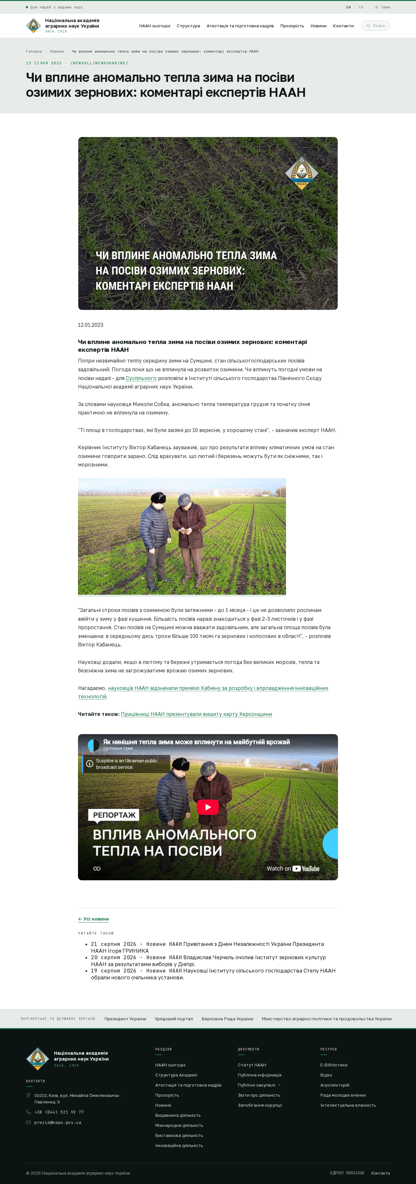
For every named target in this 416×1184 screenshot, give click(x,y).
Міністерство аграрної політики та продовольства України (327, 1018)
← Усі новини (93, 919)
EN (361, 7)
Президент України (125, 1018)
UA (348, 7)
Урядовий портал (174, 1018)
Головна (34, 51)
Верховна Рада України (227, 1018)
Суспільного (141, 378)
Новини (57, 51)
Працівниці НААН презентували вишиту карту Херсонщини (196, 714)
